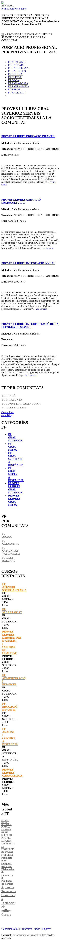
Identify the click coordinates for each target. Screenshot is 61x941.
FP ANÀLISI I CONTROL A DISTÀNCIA (10, 737)
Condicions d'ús (9, 928)
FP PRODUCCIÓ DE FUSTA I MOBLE (8, 850)
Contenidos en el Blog (7, 414)
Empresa (46, 928)
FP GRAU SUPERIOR (15, 437)
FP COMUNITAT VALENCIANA (21, 403)
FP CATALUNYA (12, 399)
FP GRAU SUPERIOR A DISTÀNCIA (16, 458)
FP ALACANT (16, 62)
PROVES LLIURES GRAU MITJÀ (14, 500)
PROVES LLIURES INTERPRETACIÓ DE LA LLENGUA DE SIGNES (29, 325)
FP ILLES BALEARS (14, 407)
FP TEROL (14, 89)
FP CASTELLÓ (17, 71)
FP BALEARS (16, 65)
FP (2, 34)
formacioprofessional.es (28, 935)
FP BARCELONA (18, 68)
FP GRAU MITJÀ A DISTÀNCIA (16, 474)
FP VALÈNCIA (17, 92)
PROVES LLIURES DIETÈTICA (8, 840)
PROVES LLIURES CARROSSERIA (12, 772)
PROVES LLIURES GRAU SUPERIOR (15, 488)
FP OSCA (13, 80)
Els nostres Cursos (30, 928)
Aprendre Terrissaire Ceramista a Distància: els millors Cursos (8, 900)
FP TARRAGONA (18, 86)
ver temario (47, 248)
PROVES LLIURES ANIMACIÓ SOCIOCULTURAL (21, 201)
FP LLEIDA (15, 77)
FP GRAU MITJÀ (12, 446)
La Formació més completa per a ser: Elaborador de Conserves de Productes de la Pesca (7, 869)
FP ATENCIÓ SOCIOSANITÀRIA (14, 587)
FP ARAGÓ (9, 395)
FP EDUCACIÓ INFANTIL (9, 706)
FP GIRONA (15, 74)
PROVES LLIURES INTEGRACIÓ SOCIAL (28, 263)
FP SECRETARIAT (12, 611)
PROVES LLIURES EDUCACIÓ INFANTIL (28, 136)
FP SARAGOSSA (18, 83)
